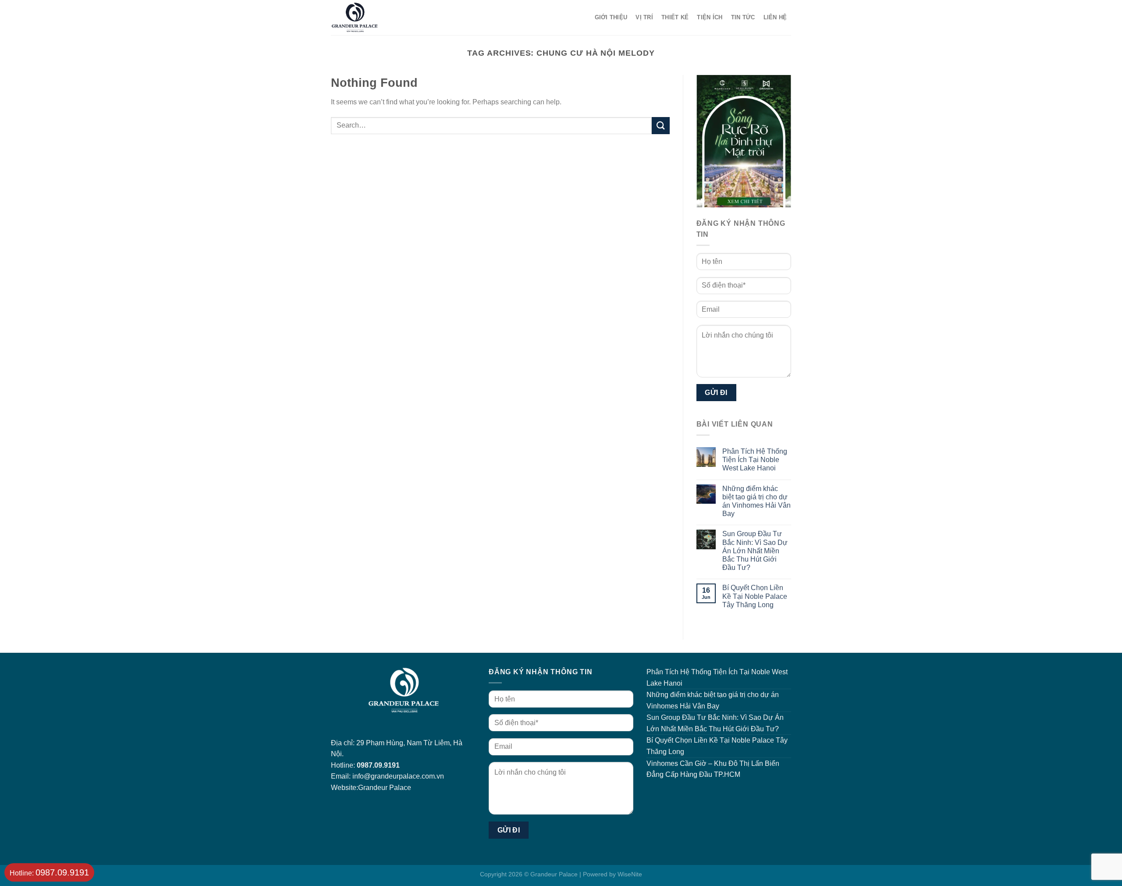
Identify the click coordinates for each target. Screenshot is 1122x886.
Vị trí (644, 17)
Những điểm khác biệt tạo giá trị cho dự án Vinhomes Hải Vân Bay (756, 501)
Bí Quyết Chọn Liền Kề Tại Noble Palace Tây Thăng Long (754, 596)
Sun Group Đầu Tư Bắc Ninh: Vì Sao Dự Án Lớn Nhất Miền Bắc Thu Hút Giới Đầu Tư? (755, 550)
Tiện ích (709, 17)
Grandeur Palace (384, 787)
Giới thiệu (611, 17)
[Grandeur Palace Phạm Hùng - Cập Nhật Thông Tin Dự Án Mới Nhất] (383, 17)
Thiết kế (675, 17)
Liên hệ (775, 17)
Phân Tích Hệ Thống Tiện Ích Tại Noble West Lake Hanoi (754, 460)
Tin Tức (743, 17)
